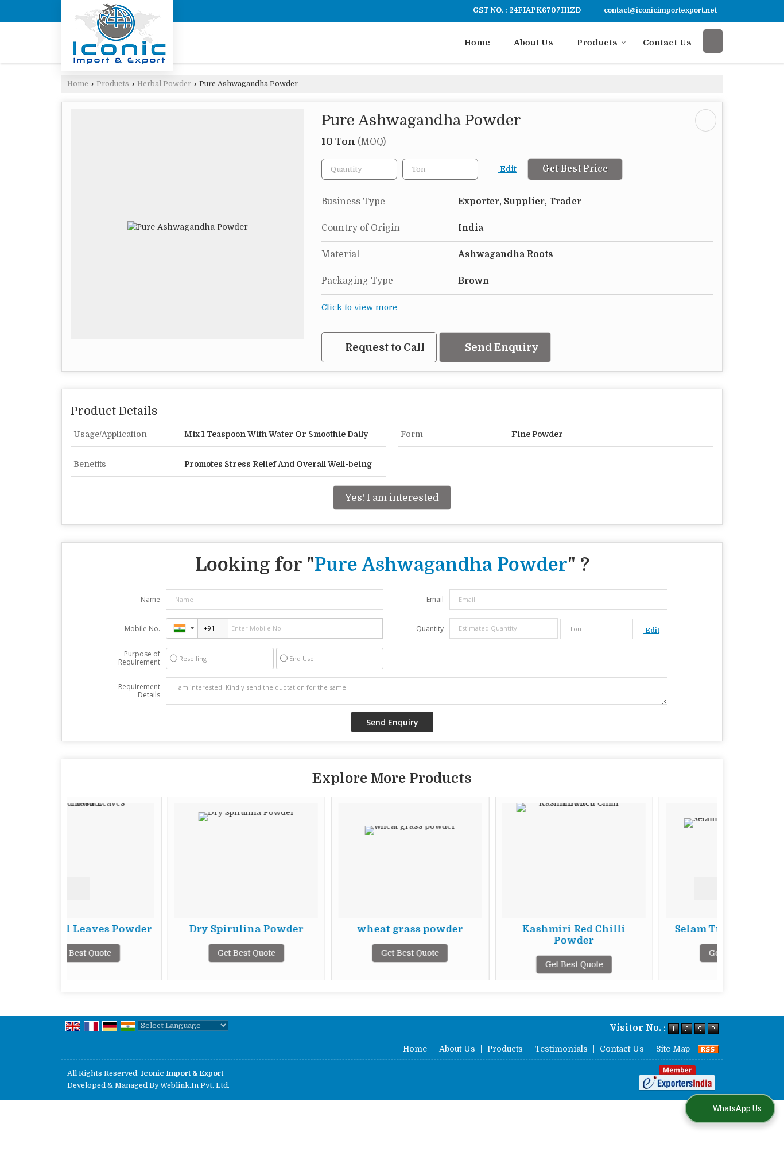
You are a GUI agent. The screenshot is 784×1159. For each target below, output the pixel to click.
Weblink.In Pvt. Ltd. (195, 1085)
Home (477, 42)
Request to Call (384, 347)
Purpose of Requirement (139, 658)
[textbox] (440, 169)
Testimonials (561, 1048)
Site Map (673, 1048)
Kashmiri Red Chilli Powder (508, 935)
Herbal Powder (164, 84)
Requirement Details (139, 691)
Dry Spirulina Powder (180, 929)
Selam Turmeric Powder (672, 929)
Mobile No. (142, 628)
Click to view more (359, 307)
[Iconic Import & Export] (117, 33)
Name (150, 599)
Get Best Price (575, 169)
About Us (533, 42)
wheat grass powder (344, 929)
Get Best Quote (180, 952)
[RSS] (708, 1048)
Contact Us (667, 42)
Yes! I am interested (392, 497)
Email (435, 599)
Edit (507, 169)
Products (597, 42)
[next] (705, 888)
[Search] (713, 41)
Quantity (430, 628)
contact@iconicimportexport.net (660, 10)
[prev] (78, 888)
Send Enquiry (501, 347)
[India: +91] (182, 628)
